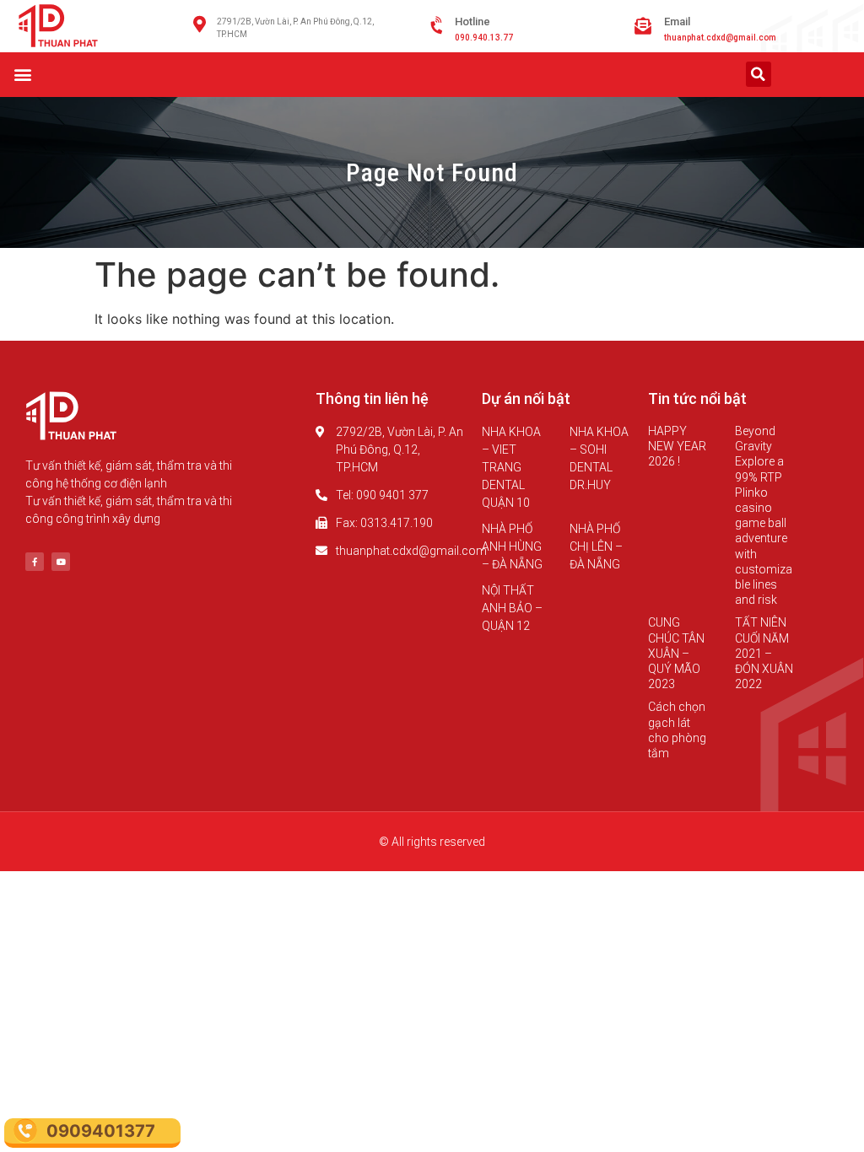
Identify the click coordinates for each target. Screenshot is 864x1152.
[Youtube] (60, 561)
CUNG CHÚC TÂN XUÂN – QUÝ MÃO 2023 (676, 653)
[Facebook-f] (34, 561)
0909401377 (100, 1131)
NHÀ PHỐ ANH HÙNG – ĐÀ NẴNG (512, 546)
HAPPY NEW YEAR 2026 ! (677, 446)
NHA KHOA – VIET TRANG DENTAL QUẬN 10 (511, 467)
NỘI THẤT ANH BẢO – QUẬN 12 (512, 608)
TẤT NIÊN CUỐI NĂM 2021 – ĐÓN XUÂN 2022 (764, 653)
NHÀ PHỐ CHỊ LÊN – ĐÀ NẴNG (596, 546)
